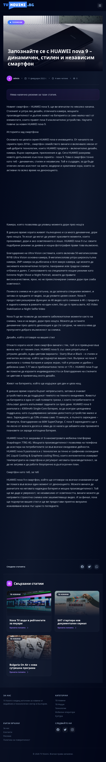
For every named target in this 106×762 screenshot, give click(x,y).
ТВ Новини (60, 700)
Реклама (7, 736)
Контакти (7, 732)
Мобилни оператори (65, 712)
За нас (6, 728)
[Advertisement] (53, 197)
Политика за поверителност (16, 740)
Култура (59, 716)
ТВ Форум (59, 704)
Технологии (60, 708)
